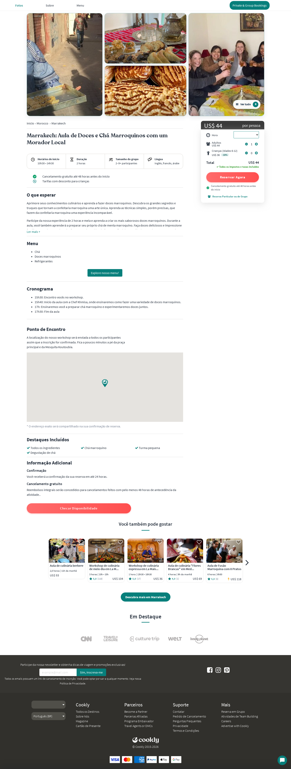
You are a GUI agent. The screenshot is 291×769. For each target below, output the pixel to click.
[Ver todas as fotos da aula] (64, 64)
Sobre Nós (82, 716)
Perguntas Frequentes (187, 721)
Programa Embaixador (139, 721)
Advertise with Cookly (235, 726)
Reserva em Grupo (233, 712)
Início (30, 123)
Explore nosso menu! (105, 273)
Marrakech (58, 123)
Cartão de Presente (88, 726)
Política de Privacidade (72, 683)
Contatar (178, 712)
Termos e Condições (186, 731)
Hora (215, 135)
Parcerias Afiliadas (135, 716)
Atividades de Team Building (239, 716)
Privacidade (180, 726)
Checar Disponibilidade (79, 508)
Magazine (82, 721)
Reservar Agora (232, 177)
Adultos (216, 144)
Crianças (224, 152)
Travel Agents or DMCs (138, 726)
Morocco (42, 123)
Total (210, 163)
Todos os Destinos (87, 712)
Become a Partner (135, 712)
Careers (226, 721)
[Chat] (282, 760)
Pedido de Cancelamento (189, 716)
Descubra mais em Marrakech (145, 597)
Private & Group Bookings (250, 5)
